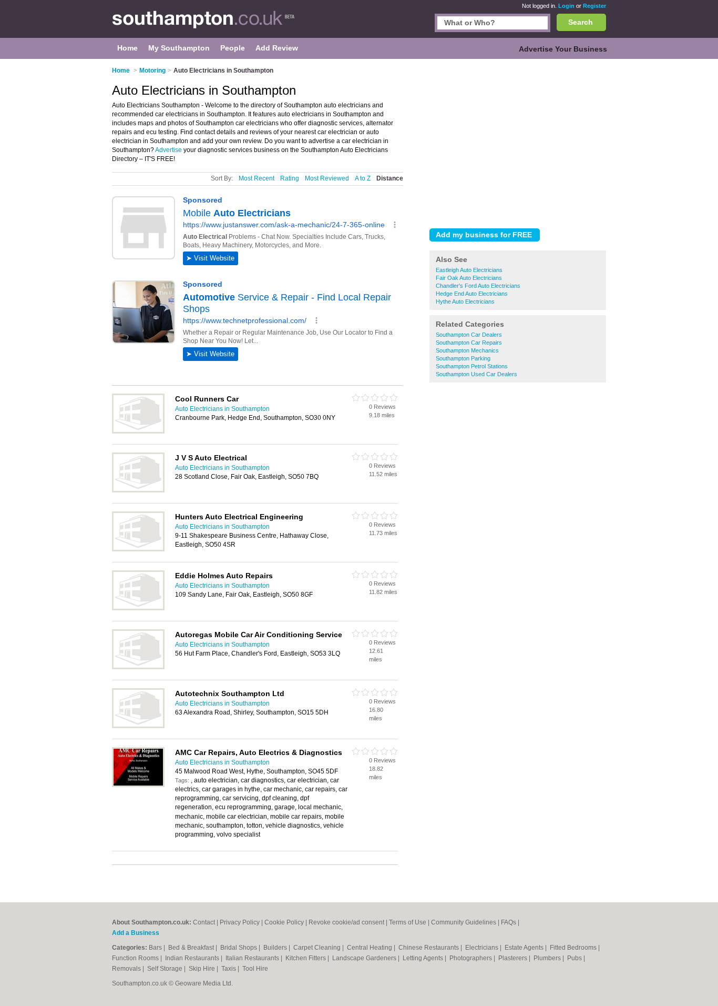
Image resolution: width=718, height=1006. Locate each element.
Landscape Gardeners (365, 958)
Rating (289, 178)
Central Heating (370, 947)
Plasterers (513, 958)
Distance (389, 178)
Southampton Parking (463, 358)
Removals (127, 968)
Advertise (168, 150)
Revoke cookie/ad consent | (349, 922)
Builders (276, 947)
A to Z (363, 178)
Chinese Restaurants (429, 947)
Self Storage (165, 968)
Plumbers (548, 958)
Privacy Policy (240, 922)
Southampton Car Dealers (469, 334)
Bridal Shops (239, 947)
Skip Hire (203, 968)
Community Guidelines (463, 922)
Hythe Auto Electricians (465, 301)
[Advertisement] (517, 141)
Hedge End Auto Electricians (472, 293)
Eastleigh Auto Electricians (469, 270)
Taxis (229, 968)
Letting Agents (424, 958)
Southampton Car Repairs (469, 342)
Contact (204, 922)
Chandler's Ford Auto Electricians (478, 286)
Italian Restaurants (253, 958)
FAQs (508, 922)
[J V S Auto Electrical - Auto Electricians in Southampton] (138, 490)
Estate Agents (525, 947)
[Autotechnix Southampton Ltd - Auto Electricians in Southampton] (138, 726)
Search (580, 22)
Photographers (471, 958)
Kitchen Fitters (306, 958)
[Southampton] (203, 24)
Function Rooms (136, 958)
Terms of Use (407, 922)
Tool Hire (255, 968)
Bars (156, 947)
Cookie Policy (284, 922)
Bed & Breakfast (192, 947)
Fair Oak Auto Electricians (469, 278)
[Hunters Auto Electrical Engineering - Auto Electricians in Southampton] (138, 549)
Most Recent (256, 178)
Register (594, 6)
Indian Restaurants (193, 958)
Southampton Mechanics (467, 350)
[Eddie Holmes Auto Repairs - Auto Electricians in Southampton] (138, 608)
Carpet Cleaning (317, 947)
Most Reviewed (327, 178)
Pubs (575, 958)
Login (566, 6)
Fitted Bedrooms (574, 947)
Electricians (482, 947)
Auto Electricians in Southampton (222, 409)
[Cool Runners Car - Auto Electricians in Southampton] (138, 431)
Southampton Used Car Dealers (476, 374)
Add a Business (135, 933)
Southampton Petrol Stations (472, 366)
